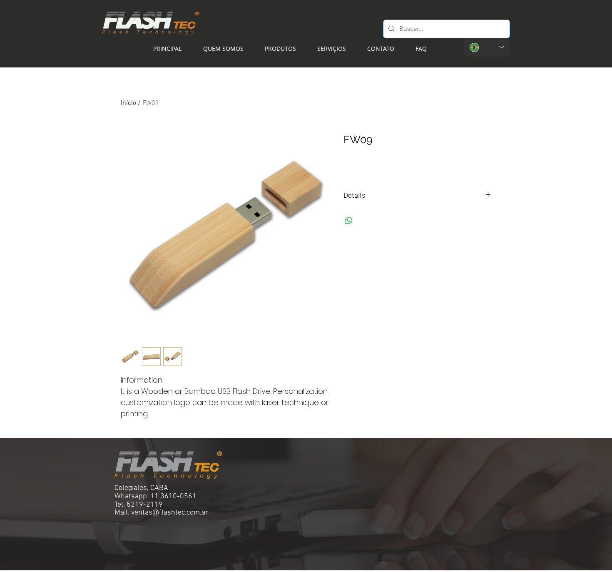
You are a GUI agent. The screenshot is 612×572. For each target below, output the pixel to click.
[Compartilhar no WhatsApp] (349, 221)
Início (128, 103)
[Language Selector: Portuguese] (487, 47)
